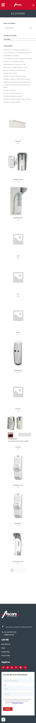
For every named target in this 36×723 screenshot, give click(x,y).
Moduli (21, 61)
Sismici (28, 99)
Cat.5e (27, 50)
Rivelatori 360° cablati (10, 73)
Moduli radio (7, 67)
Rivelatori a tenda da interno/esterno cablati (17, 79)
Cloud (3, 648)
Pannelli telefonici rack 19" (20, 67)
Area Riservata (5, 644)
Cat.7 (13, 52)
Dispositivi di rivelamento (11, 61)
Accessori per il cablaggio (11, 50)
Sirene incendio (20, 99)
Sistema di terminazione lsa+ (12, 102)
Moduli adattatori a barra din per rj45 (15, 64)
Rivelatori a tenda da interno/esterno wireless (17, 82)
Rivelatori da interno (10, 99)
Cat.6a (9, 52)
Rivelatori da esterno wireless (12, 93)
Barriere (22, 50)
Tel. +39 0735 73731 (10, 632)
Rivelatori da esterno (10, 90)
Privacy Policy (5, 656)
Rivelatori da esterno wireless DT (13, 96)
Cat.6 (5, 52)
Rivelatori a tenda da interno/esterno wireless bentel (17, 86)
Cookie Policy (5, 652)
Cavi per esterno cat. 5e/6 (23, 52)
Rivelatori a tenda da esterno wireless (15, 76)
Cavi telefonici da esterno (11, 55)
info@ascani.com (9, 635)
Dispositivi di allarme (25, 58)
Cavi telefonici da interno (11, 58)
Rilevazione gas (20, 70)
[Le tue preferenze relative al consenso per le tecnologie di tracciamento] (3, 719)
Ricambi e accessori (9, 70)
